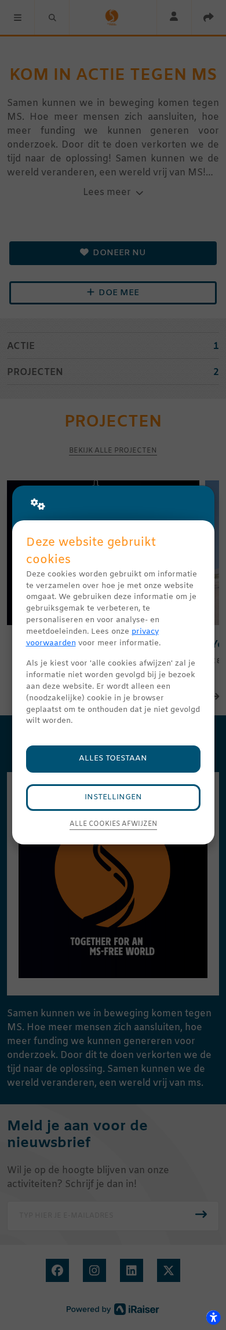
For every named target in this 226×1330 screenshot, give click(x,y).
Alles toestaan (113, 758)
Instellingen (113, 797)
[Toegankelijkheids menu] (213, 1317)
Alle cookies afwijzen (113, 824)
